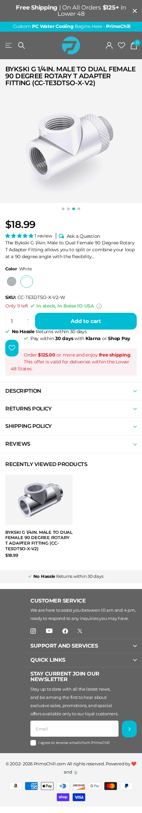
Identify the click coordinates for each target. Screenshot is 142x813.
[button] (20, 236)
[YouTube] (49, 631)
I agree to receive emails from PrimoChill (74, 742)
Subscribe (129, 729)
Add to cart (86, 321)
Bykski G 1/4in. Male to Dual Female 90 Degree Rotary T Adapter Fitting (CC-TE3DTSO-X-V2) (39, 540)
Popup (99, 306)
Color (18, 268)
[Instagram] (33, 631)
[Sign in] (109, 45)
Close (134, 11)
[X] (80, 631)
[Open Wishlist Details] (121, 45)
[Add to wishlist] (11, 348)
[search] (21, 45)
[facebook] (65, 631)
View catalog (9, 45)
